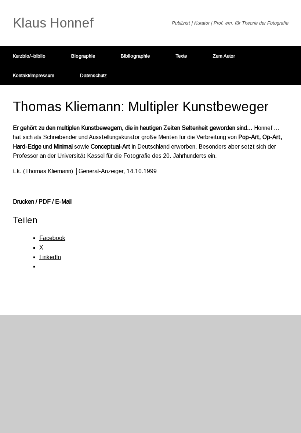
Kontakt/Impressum (33, 75)
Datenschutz (93, 75)
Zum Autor (224, 56)
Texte (181, 56)
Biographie (83, 56)
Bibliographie (135, 56)
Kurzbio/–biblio (29, 56)
